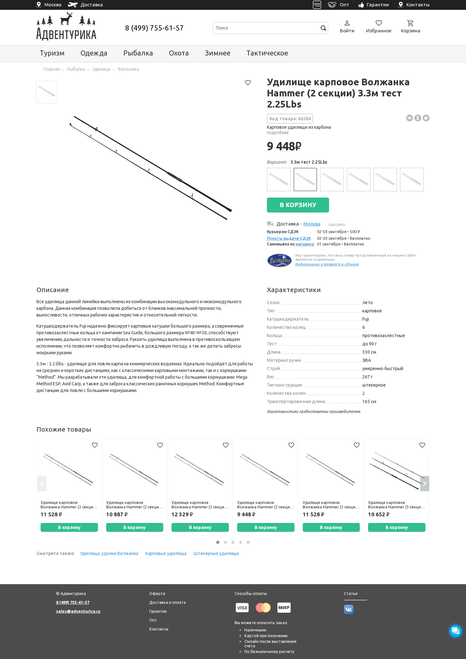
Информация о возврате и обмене (327, 264)
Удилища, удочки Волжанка (109, 553)
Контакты (158, 629)
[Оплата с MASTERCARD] (263, 613)
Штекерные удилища (216, 553)
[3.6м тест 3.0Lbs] (332, 179)
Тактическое (267, 53)
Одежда (94, 53)
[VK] (317, 5)
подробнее (278, 132)
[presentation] (41, 483)
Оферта (157, 593)
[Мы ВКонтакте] (348, 612)
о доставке (336, 224)
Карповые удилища (166, 553)
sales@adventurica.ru (78, 611)
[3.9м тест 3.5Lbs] (412, 179)
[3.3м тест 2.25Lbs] (305, 179)
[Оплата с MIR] (284, 613)
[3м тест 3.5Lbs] (278, 179)
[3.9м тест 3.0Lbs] (385, 179)
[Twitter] (426, 117)
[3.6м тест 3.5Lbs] (358, 179)
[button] (218, 542)
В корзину (69, 527)
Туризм (52, 53)
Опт (153, 620)
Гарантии (158, 611)
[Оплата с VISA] (242, 613)
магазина (304, 244)
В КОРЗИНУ (298, 204)
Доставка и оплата (167, 602)
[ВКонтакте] (409, 117)
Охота (179, 53)
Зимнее (217, 53)
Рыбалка (138, 53)
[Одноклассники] (417, 117)
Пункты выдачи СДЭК (289, 238)
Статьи (351, 593)
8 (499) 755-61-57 (154, 28)
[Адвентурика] (80, 28)
